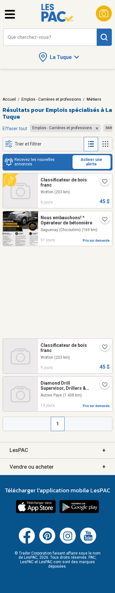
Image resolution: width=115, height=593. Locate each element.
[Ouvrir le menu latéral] (10, 14)
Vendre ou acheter (57, 466)
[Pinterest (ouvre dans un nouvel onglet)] (47, 542)
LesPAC (57, 450)
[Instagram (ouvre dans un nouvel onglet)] (67, 542)
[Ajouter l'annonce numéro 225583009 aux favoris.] (102, 385)
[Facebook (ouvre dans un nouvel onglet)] (27, 542)
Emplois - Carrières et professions (51, 99)
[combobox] (50, 37)
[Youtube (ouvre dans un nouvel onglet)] (88, 542)
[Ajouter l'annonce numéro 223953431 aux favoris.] (102, 220)
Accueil (9, 99)
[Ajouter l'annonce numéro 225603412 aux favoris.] (102, 182)
